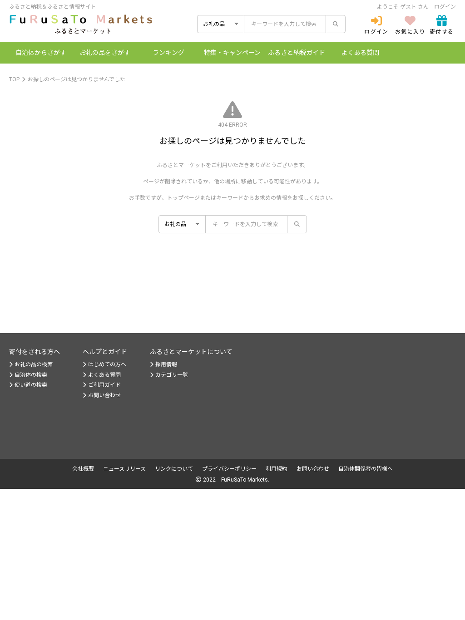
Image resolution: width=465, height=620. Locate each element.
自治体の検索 (31, 375)
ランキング (168, 52)
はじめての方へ (107, 364)
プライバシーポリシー (229, 469)
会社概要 (83, 469)
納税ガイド (296, 52)
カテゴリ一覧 (171, 375)
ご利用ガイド (104, 385)
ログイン (445, 7)
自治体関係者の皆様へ (365, 469)
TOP (14, 79)
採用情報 (166, 364)
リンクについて (174, 469)
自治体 (40, 52)
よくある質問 (360, 52)
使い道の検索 (31, 385)
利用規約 (276, 469)
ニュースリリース (124, 469)
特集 (232, 52)
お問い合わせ (104, 395)
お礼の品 (104, 52)
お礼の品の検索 (34, 364)
